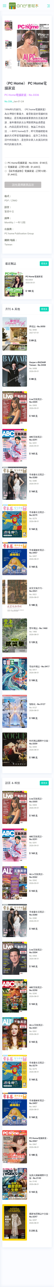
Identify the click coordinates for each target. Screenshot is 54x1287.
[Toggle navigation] (48, 6)
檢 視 (14, 332)
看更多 (44, 263)
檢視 (14, 284)
